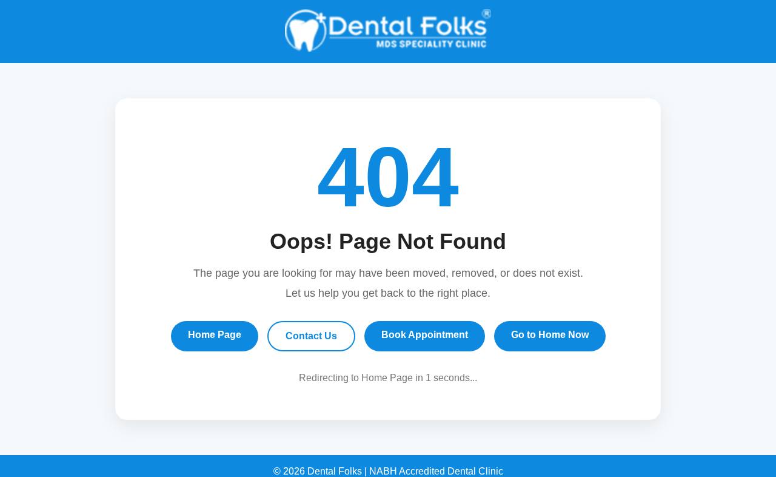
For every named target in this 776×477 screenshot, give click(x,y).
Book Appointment (424, 335)
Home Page (214, 335)
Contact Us (311, 336)
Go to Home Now (550, 335)
